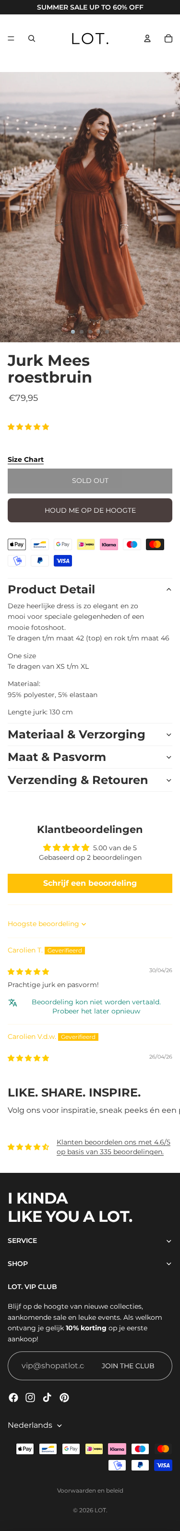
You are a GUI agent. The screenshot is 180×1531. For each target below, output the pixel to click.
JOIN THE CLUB (128, 1366)
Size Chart (26, 459)
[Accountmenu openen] (147, 38)
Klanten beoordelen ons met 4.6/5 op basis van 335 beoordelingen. (113, 1147)
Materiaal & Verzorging (76, 734)
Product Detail (51, 589)
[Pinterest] (64, 1397)
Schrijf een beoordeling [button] (90, 883)
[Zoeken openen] (31, 38)
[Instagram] (30, 1397)
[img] (28, 971)
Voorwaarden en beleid (90, 1490)
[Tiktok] (47, 1397)
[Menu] (11, 38)
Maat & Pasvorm (57, 757)
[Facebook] (13, 1397)
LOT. (101, 1510)
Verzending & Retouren (78, 780)
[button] (28, 426)
